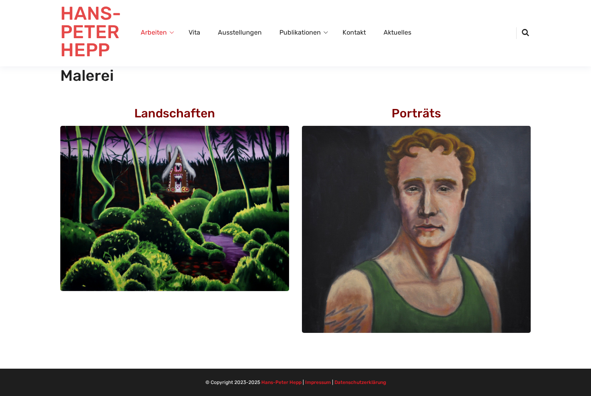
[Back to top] (583, 388)
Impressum (318, 382)
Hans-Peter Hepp (281, 382)
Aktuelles (397, 32)
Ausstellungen (240, 32)
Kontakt (354, 32)
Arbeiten (154, 32)
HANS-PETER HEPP (90, 31)
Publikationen (300, 32)
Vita (194, 32)
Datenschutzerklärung (360, 382)
